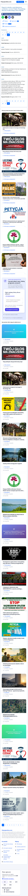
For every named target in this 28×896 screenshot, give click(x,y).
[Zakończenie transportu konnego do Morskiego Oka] (14, 124)
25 (12, 32)
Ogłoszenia (14, 21)
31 (5, 35)
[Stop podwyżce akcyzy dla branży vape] (14, 146)
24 (9, 32)
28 (20, 32)
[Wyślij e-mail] (9, 17)
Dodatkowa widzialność (10, 26)
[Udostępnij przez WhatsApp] (2, 17)
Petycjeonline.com (6, 1)
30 (2, 35)
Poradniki (4, 841)
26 (15, 32)
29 (23, 32)
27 (18, 32)
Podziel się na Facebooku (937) (12, 14)
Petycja (6, 21)
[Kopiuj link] (12, 17)
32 (8, 35)
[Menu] (26, 2)
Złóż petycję (20, 1)
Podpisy (7, 23)
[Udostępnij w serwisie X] (6, 17)
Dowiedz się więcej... (8, 879)
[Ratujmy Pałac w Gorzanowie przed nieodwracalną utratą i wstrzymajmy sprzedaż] (14, 193)
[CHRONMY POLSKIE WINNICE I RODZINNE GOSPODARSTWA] (14, 264)
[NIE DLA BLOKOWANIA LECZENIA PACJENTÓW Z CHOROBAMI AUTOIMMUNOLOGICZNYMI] (14, 170)
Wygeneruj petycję (13, 309)
